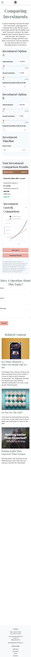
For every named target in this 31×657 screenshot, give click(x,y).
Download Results (15, 255)
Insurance (15, 655)
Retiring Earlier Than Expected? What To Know (14, 452)
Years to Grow (7, 146)
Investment (15, 651)
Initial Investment (11, 61)
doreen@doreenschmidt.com (15, 642)
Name (2, 288)
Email (2, 298)
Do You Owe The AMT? (12, 412)
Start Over (15, 250)
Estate (15, 653)
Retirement (15, 649)
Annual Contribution (11, 73)
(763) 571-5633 (17, 632)
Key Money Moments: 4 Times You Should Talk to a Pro (14, 364)
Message (3, 308)
